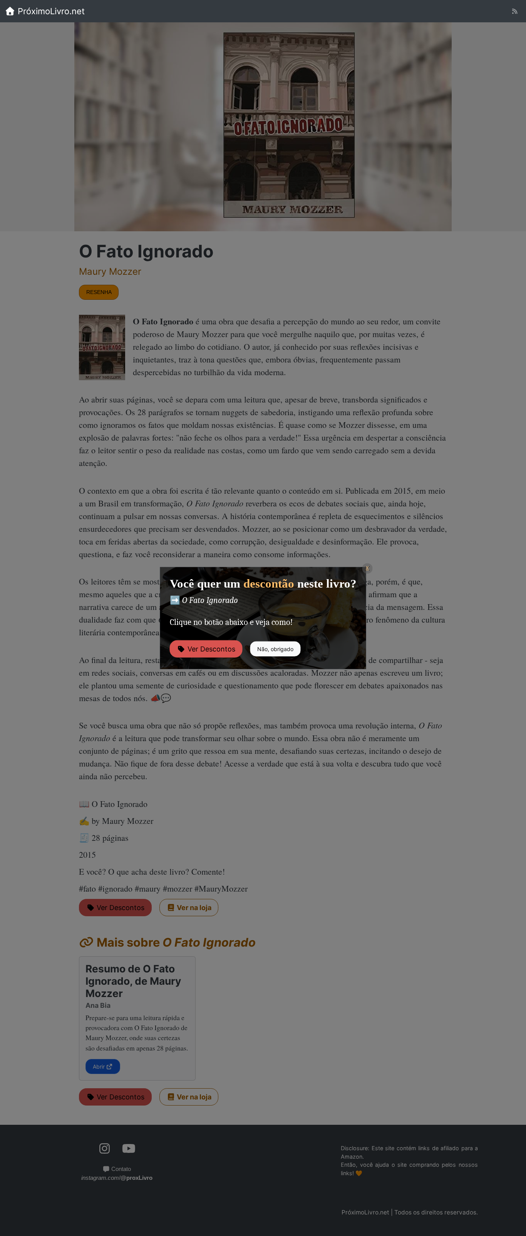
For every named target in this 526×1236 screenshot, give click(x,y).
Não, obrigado (275, 648)
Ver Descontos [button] (210, 649)
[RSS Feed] (514, 11)
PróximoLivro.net (50, 11)
